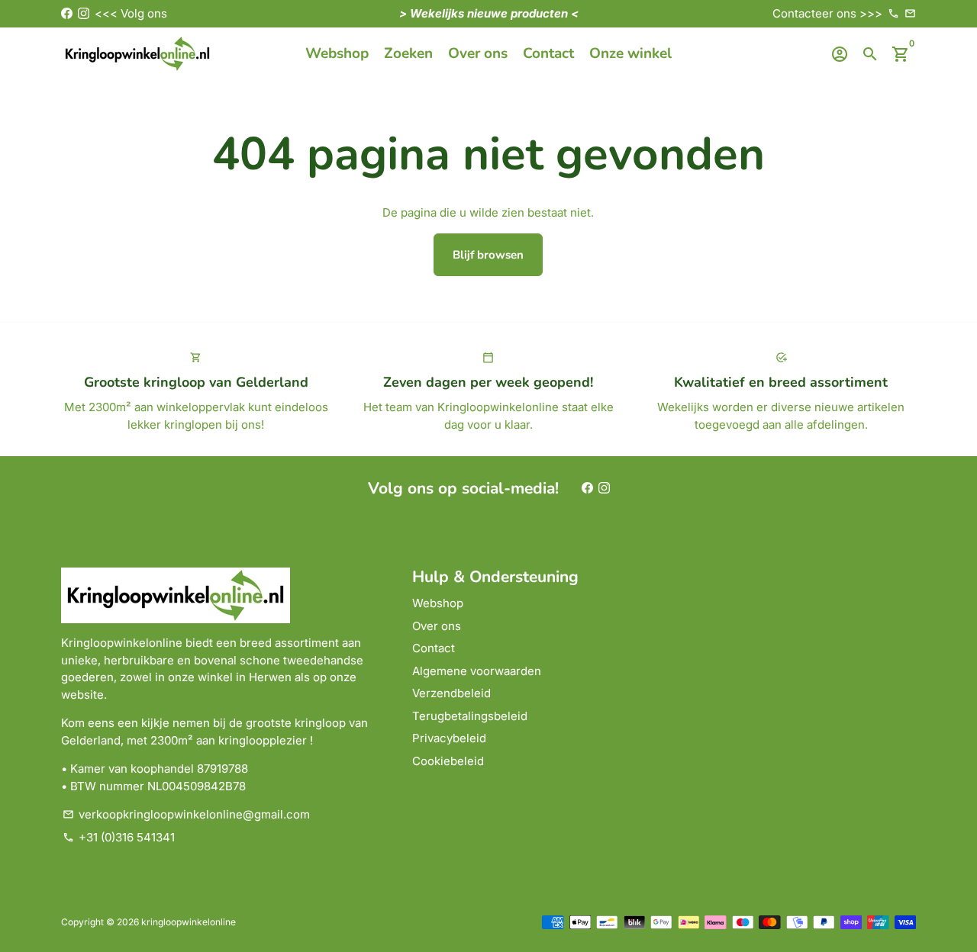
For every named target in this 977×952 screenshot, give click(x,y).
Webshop (337, 53)
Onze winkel (630, 53)
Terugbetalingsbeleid (469, 716)
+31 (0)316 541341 (119, 837)
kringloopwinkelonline (188, 922)
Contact (548, 53)
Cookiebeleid (448, 761)
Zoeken (408, 53)
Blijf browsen (488, 254)
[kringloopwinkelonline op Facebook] (67, 13)
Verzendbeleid (451, 693)
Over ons (478, 53)
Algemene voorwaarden (476, 671)
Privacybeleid (449, 738)
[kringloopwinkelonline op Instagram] (83, 13)
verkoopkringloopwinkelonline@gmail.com (186, 814)
